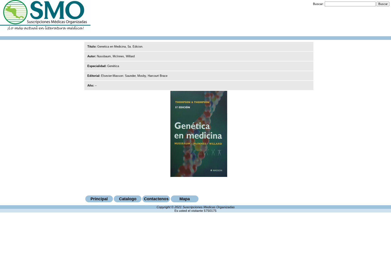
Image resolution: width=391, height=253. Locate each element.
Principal (99, 199)
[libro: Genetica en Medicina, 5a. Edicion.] (198, 176)
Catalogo (127, 199)
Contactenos (156, 199)
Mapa (184, 199)
